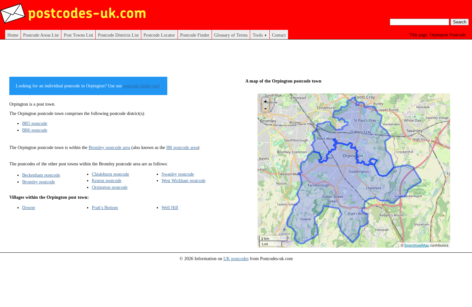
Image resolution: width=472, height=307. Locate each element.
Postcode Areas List (41, 35)
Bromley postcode (38, 181)
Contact (279, 35)
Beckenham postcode (41, 175)
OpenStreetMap (416, 245)
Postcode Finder (194, 35)
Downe (28, 207)
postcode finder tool (141, 85)
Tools (260, 35)
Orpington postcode (109, 187)
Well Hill (170, 207)
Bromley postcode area (109, 147)
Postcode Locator (159, 35)
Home (12, 35)
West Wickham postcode (183, 180)
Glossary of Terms (231, 35)
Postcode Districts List (118, 35)
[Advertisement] (126, 60)
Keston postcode (106, 180)
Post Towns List (78, 35)
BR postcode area (182, 147)
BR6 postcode (34, 130)
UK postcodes (236, 258)
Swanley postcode (178, 174)
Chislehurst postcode (110, 174)
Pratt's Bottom (105, 207)
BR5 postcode (34, 123)
